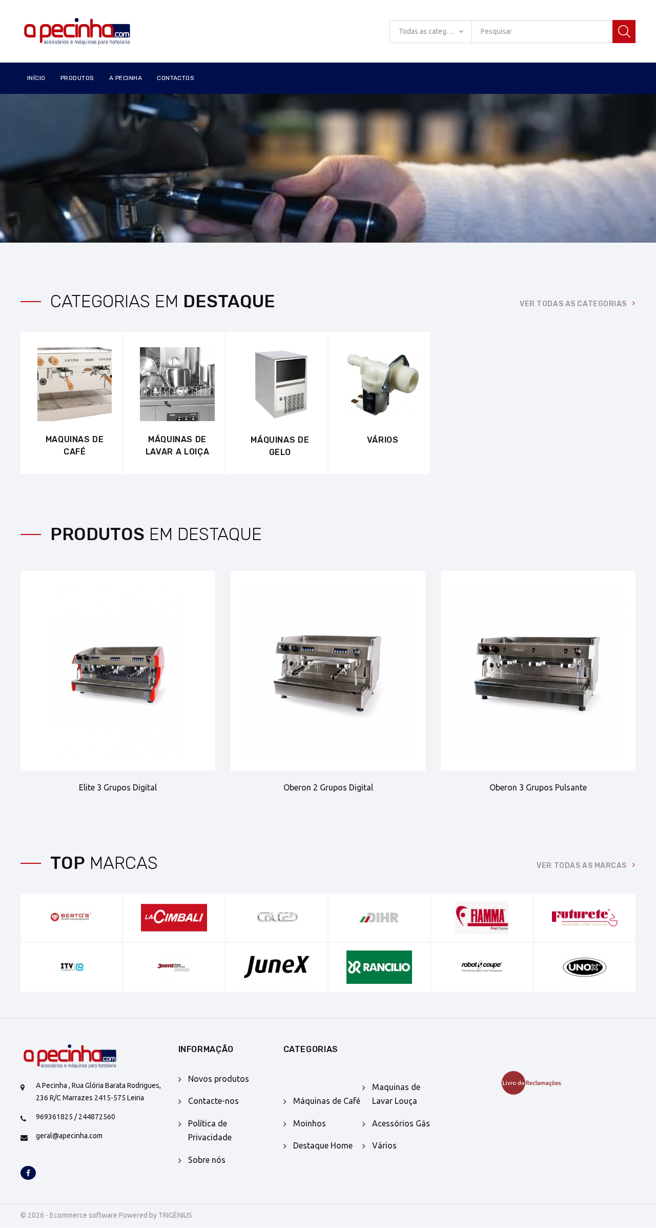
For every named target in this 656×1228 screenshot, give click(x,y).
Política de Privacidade (210, 1130)
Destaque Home (323, 1145)
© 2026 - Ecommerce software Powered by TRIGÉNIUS (106, 1215)
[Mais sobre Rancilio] (379, 967)
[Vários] (382, 384)
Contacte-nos (213, 1100)
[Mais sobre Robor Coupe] (481, 967)
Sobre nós (206, 1159)
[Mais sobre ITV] (71, 967)
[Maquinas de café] (74, 384)
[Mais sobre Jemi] (173, 967)
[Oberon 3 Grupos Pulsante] (538, 671)
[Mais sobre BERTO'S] (71, 918)
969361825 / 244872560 (75, 1117)
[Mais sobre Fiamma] (481, 918)
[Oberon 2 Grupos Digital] (328, 671)
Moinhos (309, 1123)
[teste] (538, 1083)
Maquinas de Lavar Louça (396, 1093)
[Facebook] (28, 1173)
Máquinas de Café (326, 1100)
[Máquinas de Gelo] (280, 384)
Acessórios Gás (401, 1123)
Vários (383, 440)
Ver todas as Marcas (582, 865)
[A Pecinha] (91, 31)
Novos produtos (218, 1078)
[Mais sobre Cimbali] (173, 918)
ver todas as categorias (573, 304)
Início (36, 78)
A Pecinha (125, 78)
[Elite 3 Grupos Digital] (118, 671)
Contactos (175, 78)
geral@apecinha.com (69, 1136)
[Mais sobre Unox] (585, 967)
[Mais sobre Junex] (276, 967)
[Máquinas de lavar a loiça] (177, 384)
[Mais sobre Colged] (276, 918)
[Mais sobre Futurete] (585, 918)
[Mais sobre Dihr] (379, 918)
